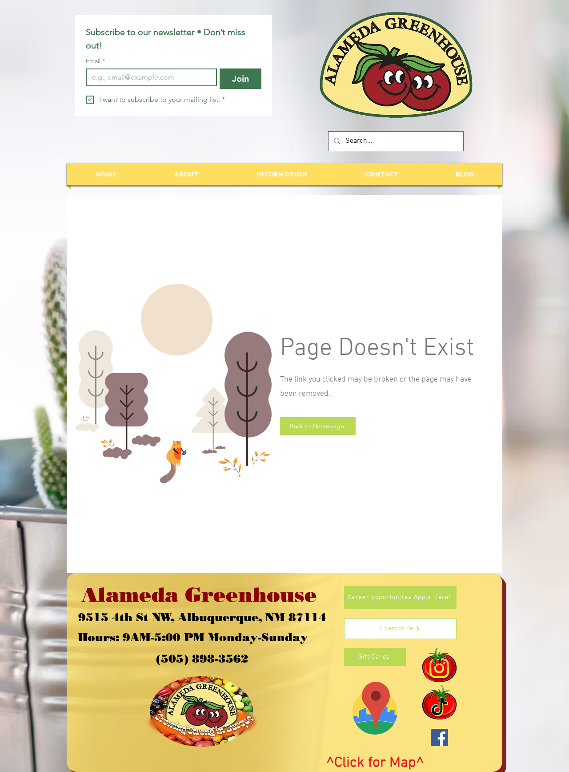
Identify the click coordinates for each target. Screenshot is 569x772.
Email (95, 61)
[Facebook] (439, 737)
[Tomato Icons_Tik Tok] (439, 702)
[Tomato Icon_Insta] (439, 665)
